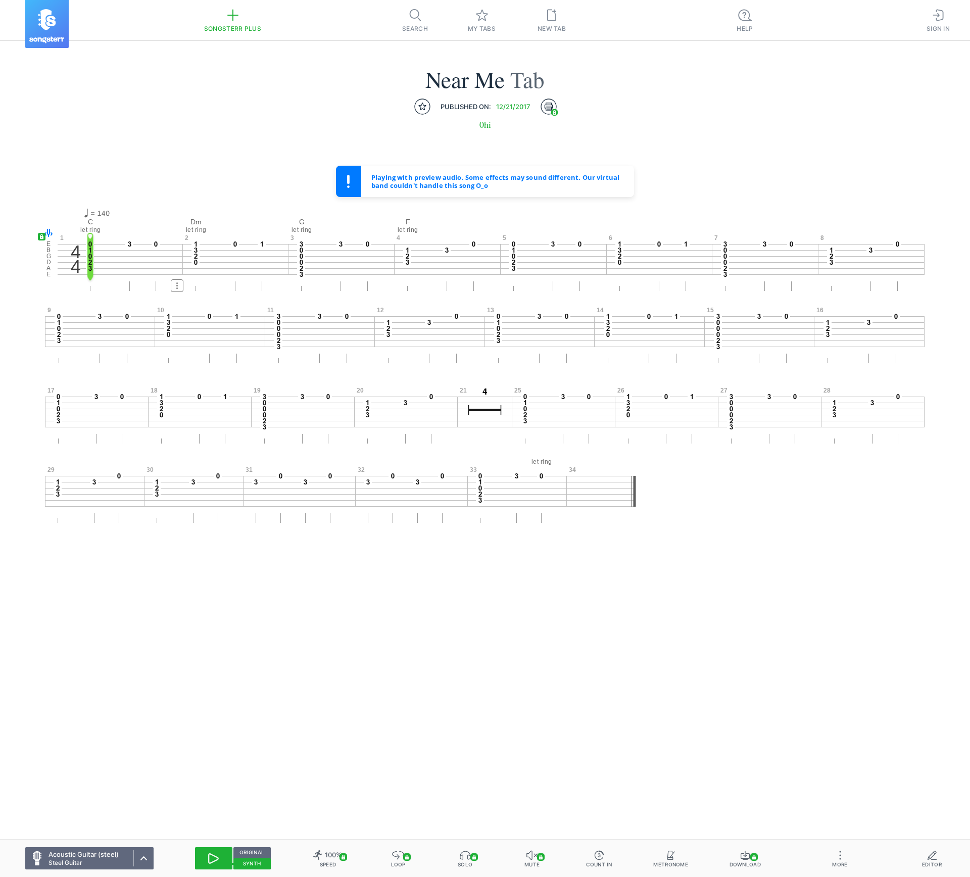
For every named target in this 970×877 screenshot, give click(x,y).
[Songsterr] (47, 24)
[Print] (549, 107)
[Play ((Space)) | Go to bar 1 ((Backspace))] (213, 858)
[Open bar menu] (177, 285)
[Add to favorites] (422, 107)
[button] (46, 233)
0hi (485, 124)
